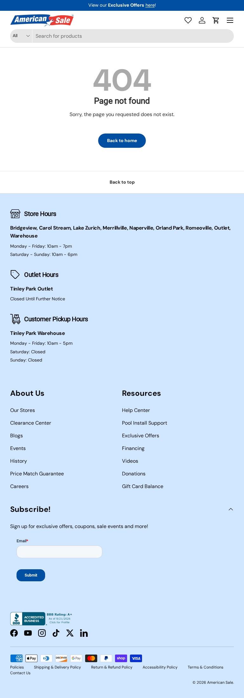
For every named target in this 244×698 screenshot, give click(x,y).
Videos (130, 461)
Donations (134, 473)
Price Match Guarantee (37, 473)
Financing (133, 448)
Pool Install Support (144, 423)
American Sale (220, 682)
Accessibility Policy (160, 667)
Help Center (136, 410)
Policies (17, 667)
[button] (216, 20)
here (150, 5)
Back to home (122, 140)
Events (18, 448)
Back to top (122, 182)
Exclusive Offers (140, 435)
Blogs (16, 435)
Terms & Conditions (205, 667)
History (18, 461)
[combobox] (122, 36)
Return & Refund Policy (111, 667)
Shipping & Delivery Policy (57, 667)
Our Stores (22, 410)
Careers (19, 486)
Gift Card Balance (142, 486)
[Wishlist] (188, 20)
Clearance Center (30, 423)
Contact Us (20, 672)
